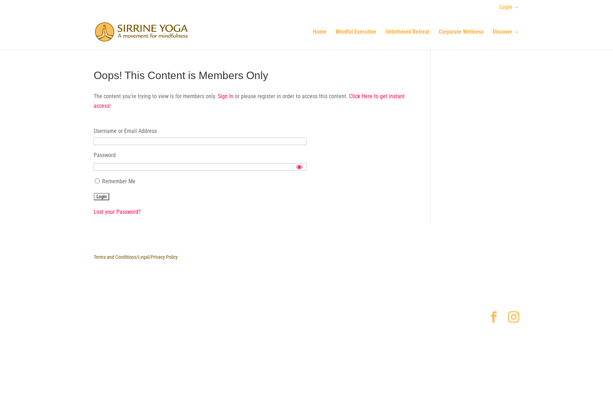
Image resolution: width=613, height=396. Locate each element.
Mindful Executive (356, 32)
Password (105, 155)
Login (505, 7)
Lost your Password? (117, 211)
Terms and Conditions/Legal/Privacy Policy (136, 257)
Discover (502, 32)
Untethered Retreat (408, 32)
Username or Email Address (125, 131)
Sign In (226, 96)
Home (319, 32)
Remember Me (118, 181)
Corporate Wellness (461, 32)
